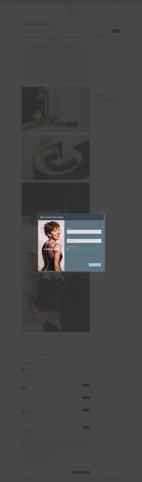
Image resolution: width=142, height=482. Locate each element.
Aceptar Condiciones (73, 247)
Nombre (69, 228)
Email (69, 237)
